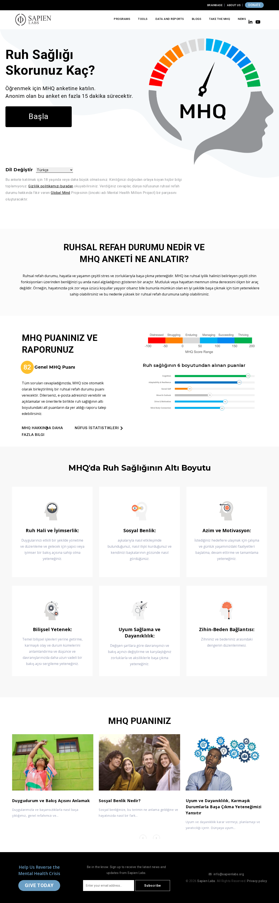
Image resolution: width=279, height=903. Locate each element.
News (242, 19)
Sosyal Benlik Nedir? (120, 800)
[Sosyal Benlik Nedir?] (139, 762)
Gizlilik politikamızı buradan (50, 186)
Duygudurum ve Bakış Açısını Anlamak (51, 800)
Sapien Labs (206, 881)
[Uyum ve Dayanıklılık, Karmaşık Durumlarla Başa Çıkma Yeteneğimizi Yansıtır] (226, 762)
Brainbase (215, 5)
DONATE (254, 5)
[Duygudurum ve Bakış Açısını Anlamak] (52, 762)
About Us (234, 5)
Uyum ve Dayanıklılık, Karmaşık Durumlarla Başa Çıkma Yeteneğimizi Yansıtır (224, 806)
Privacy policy (257, 881)
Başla (39, 116)
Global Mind (60, 193)
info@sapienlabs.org (229, 874)
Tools (143, 19)
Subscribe (152, 885)
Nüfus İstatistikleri (97, 428)
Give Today (39, 885)
